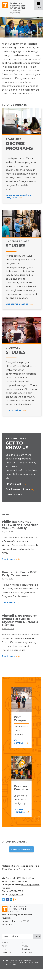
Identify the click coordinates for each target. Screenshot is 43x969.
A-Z (23, 943)
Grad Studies (13, 410)
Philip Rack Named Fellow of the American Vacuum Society (20, 525)
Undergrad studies (17, 304)
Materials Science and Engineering (18, 5)
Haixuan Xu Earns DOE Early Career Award (19, 573)
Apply (4, 946)
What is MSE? (14, 494)
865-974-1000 (8, 924)
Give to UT (6, 952)
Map (4, 949)
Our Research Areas (18, 489)
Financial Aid (13, 484)
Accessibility (27, 952)
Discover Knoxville (19, 810)
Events (5, 943)
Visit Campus (19, 741)
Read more (8, 559)
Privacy (25, 946)
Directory (26, 949)
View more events (21, 849)
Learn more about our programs (19, 196)
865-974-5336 (16, 891)
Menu (40, 5)
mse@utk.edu (16, 894)
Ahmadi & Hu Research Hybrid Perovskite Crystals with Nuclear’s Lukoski (20, 620)
